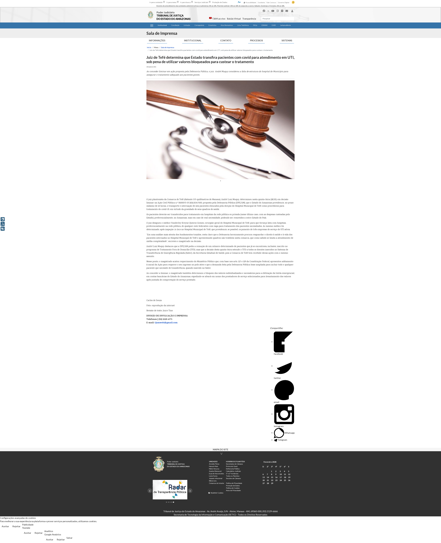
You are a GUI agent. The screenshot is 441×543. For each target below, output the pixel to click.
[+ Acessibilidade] (3, 229)
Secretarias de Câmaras (234, 464)
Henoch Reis (213, 466)
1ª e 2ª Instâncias (232, 474)
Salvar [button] (69, 537)
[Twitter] (268, 10)
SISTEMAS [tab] (287, 40)
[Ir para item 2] (169, 502)
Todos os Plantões (232, 476)
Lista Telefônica (243, 25)
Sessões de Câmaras (233, 478)
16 (276, 477)
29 (272, 483)
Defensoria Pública (232, 469)
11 (285, 474)
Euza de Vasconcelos (216, 474)
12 (289, 474)
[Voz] (3, 224)
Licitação (187, 25)
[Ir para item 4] (173, 502)
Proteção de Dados (219, 2)
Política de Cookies (233, 488)
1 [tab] (220, 181)
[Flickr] (282, 10)
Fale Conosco (271, 2)
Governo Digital (283, 2)
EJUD (274, 25)
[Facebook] (264, 10)
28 (268, 483)
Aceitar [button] (5, 526)
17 (281, 477)
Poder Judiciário (166, 12)
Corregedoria (199, 25)
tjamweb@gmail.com (166, 323)
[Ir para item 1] (166, 502)
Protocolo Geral (231, 466)
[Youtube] (272, 10)
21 (268, 480)
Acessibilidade (251, 2)
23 (276, 480)
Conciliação (175, 25)
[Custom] (287, 10)
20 (264, 480)
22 (272, 480)
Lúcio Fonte (213, 476)
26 (289, 480)
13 (264, 477)
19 (289, 477)
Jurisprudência (285, 25)
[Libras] (3, 219)
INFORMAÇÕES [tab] (157, 40)
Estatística (212, 25)
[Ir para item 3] (171, 502)
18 (285, 477)
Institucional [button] (162, 25)
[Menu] (151, 25)
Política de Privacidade (234, 483)
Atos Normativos (227, 25)
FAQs (255, 25)
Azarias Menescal (215, 471)
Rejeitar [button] (16, 526)
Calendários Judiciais (233, 471)
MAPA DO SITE (220, 449)
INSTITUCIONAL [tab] (192, 40)
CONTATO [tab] (225, 40)
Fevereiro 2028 (270, 462)
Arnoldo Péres (214, 464)
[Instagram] (278, 10)
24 (281, 480)
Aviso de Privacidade (233, 490)
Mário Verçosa (214, 469)
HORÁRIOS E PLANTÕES (235, 461)
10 (281, 474)
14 (268, 477)
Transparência (249, 18)
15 (272, 477)
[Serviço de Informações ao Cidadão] (293, 2)
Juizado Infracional (215, 478)
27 (264, 483)
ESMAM (264, 25)
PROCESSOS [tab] (256, 40)
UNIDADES (213, 461)
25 (285, 480)
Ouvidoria (261, 2)
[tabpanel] (220, 129)
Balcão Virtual (234, 18)
